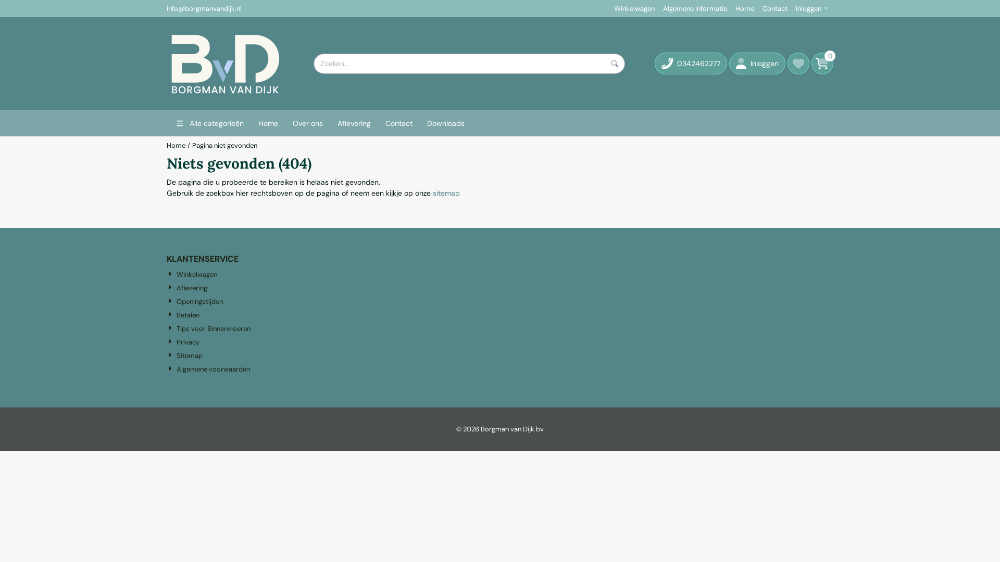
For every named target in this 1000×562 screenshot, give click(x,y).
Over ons (308, 123)
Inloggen (808, 8)
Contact (775, 8)
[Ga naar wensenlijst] (798, 63)
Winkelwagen (634, 8)
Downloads (446, 123)
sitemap (446, 193)
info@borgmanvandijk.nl (204, 8)
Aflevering (354, 123)
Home (744, 8)
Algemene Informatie (695, 8)
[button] (757, 63)
